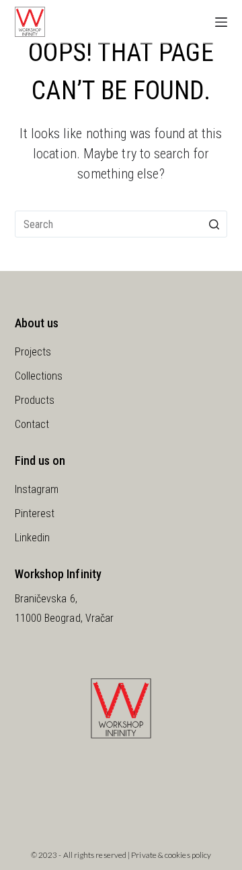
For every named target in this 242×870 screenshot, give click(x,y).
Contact (32, 424)
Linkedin (32, 537)
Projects (33, 351)
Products (35, 400)
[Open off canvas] (221, 22)
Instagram (37, 489)
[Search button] (213, 224)
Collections (39, 376)
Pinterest (35, 513)
